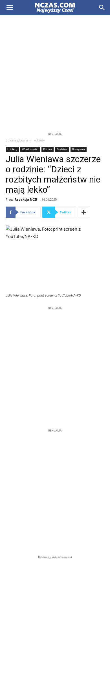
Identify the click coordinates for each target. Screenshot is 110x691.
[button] (10, 7)
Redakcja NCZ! (26, 199)
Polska (47, 149)
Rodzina (62, 149)
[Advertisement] (55, 73)
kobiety (39, 140)
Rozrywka (78, 149)
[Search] (102, 7)
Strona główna (17, 140)
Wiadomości (30, 149)
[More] (84, 212)
